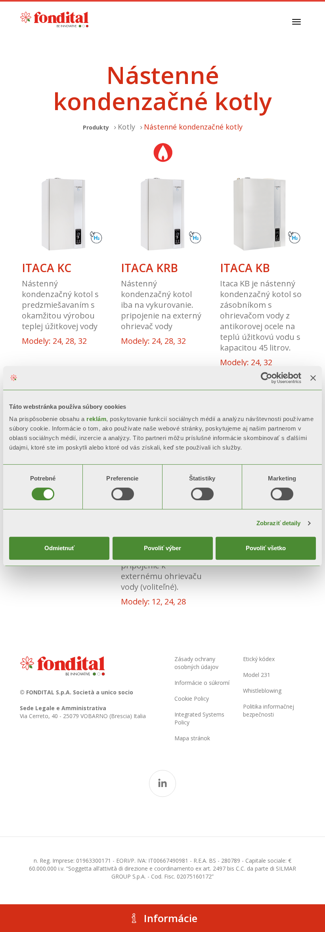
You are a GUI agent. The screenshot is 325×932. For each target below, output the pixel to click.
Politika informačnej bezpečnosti (268, 710)
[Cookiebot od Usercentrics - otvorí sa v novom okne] (266, 378)
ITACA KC (46, 268)
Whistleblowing (262, 690)
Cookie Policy (191, 698)
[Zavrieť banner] (313, 378)
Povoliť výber (162, 548)
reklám (96, 418)
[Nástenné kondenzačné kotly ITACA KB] (261, 214)
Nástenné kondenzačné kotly (193, 127)
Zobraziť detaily (278, 523)
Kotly (126, 127)
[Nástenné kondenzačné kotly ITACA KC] (63, 214)
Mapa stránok (192, 738)
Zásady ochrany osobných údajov (196, 663)
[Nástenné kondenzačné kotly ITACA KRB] (162, 214)
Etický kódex (259, 659)
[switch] (122, 494)
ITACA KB (245, 268)
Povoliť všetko (266, 548)
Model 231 (256, 675)
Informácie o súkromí (201, 682)
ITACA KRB (149, 268)
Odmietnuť (59, 548)
